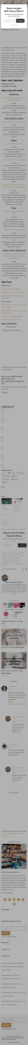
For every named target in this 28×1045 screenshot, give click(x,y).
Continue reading (14, 25)
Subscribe (20, 20)
